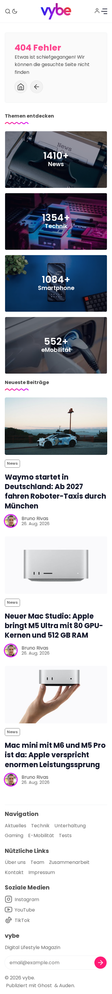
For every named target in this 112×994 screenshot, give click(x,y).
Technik (40, 825)
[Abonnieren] (100, 962)
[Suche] (8, 11)
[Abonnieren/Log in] (97, 11)
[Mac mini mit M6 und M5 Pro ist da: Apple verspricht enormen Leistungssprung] (56, 694)
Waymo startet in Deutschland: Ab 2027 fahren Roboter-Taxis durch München (55, 491)
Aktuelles (15, 825)
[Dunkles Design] (15, 11)
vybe (28, 977)
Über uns (15, 862)
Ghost (45, 985)
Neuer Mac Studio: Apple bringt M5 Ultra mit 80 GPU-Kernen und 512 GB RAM (54, 625)
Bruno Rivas (35, 518)
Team (37, 862)
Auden (66, 985)
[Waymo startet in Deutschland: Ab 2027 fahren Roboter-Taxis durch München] (56, 426)
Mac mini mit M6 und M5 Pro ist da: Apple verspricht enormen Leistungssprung (55, 755)
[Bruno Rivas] (11, 521)
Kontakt (14, 872)
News (12, 463)
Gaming (14, 835)
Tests (65, 835)
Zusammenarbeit (69, 862)
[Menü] (104, 11)
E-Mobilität (41, 835)
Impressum (41, 872)
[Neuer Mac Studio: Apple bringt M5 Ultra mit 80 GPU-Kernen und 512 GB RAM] (56, 565)
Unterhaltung (70, 825)
